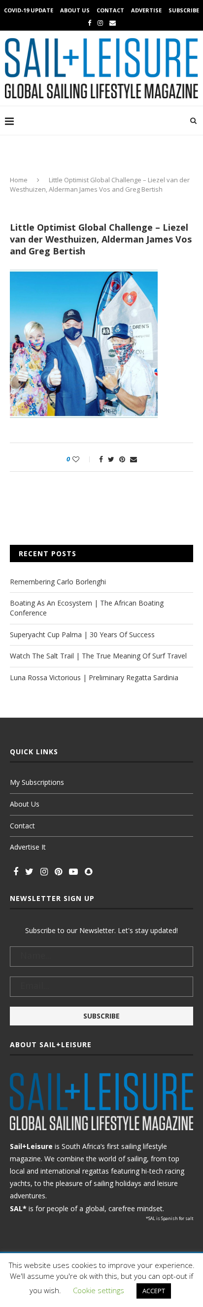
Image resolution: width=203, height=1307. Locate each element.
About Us (75, 10)
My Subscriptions (37, 782)
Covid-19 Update (28, 10)
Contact (110, 10)
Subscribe (184, 10)
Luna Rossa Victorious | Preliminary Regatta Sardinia (94, 677)
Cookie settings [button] (98, 1290)
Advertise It (28, 847)
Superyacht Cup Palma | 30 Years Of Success (82, 634)
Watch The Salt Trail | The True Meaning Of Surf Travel (98, 655)
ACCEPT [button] (153, 1290)
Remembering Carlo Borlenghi (58, 581)
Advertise (146, 10)
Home (19, 179)
